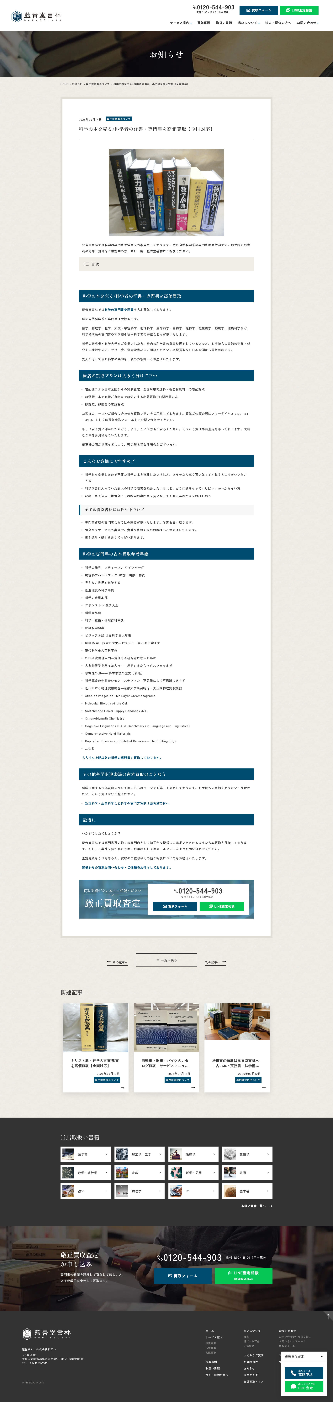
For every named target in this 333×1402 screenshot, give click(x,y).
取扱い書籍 (224, 22)
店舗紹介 (249, 1346)
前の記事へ (120, 962)
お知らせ (77, 84)
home (64, 84)
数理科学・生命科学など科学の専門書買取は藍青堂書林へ (127, 803)
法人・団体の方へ (278, 22)
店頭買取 (210, 1348)
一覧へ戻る (169, 960)
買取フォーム (261, 10)
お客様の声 (251, 1362)
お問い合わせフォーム (292, 1341)
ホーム (209, 1331)
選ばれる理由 (252, 1341)
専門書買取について (98, 84)
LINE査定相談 (302, 10)
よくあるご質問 (254, 1355)
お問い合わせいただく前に (295, 1336)
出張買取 (210, 1343)
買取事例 (203, 22)
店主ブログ (251, 1375)
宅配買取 (210, 1352)
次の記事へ (212, 962)
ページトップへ (327, 1316)
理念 (246, 1336)
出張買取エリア (254, 1381)
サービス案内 (214, 1337)
